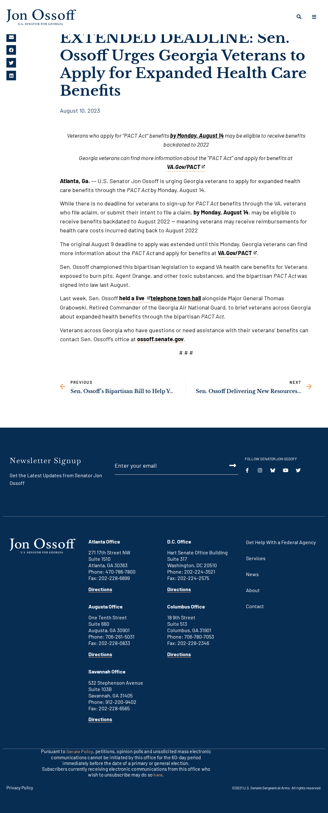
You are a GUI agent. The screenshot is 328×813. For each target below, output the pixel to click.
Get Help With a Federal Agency (281, 542)
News (252, 574)
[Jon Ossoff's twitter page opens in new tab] (272, 470)
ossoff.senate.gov (160, 338)
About (253, 590)
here (157, 774)
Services (256, 558)
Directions (100, 589)
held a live (132, 298)
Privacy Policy (19, 787)
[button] (11, 37)
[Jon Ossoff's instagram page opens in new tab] (260, 470)
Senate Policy (79, 751)
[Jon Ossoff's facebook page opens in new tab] (247, 470)
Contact (255, 606)
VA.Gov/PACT (235, 253)
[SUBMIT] (226, 465)
